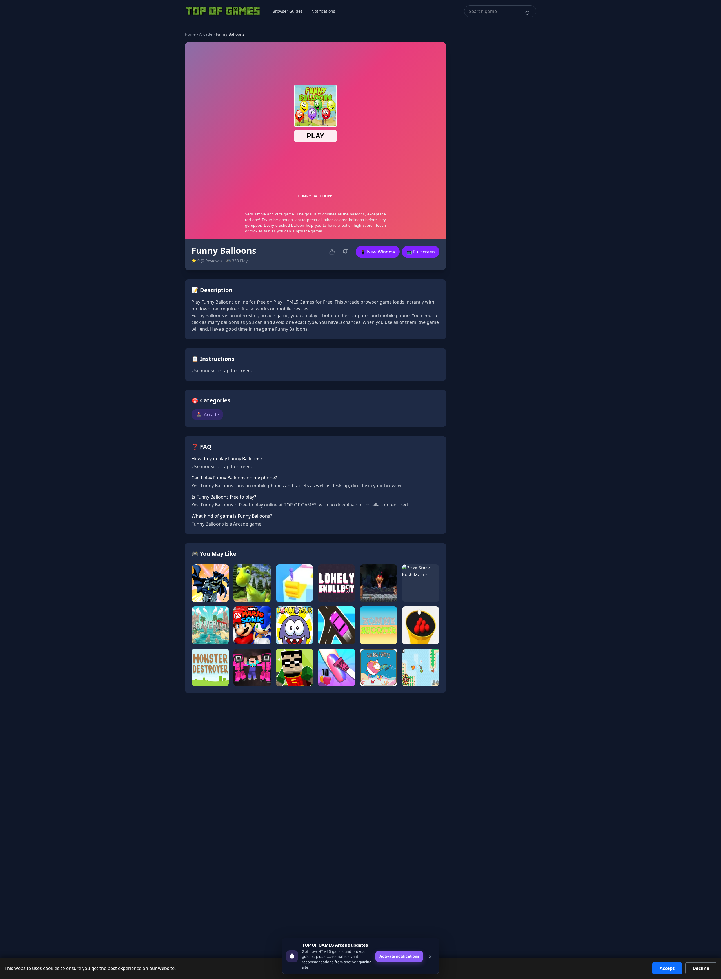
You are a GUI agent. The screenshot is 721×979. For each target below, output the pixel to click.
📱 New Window (377, 252)
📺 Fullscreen (420, 252)
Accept (667, 968)
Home (190, 34)
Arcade (205, 34)
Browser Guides (287, 11)
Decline (701, 968)
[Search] (528, 13)
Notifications (323, 11)
